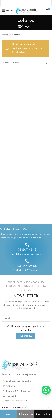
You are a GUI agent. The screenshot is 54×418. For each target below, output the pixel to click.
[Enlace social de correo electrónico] (16, 3)
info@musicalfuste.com (15, 401)
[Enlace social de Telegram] (39, 3)
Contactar (43, 414)
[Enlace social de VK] (35, 3)
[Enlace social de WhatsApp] (31, 3)
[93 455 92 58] (27, 261)
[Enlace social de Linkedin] (24, 3)
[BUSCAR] (46, 63)
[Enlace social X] (12, 3)
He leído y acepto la (27, 328)
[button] (46, 390)
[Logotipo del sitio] (27, 10)
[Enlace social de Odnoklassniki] (27, 3)
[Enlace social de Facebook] (8, 3)
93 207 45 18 (27, 250)
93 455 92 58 (27, 266)
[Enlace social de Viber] (43, 3)
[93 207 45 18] (27, 245)
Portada (6, 35)
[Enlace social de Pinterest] (20, 3)
